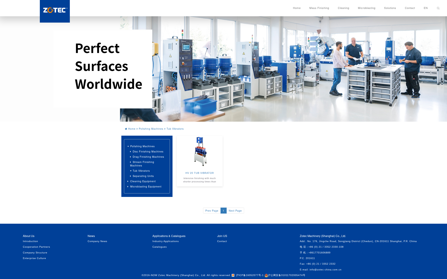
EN (426, 8)
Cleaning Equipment (143, 181)
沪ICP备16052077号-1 (250, 275)
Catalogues (159, 246)
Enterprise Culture (34, 258)
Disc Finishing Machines (148, 151)
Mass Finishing (319, 8)
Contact (410, 8)
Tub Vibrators (141, 170)
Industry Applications (165, 241)
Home (297, 8)
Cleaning (343, 8)
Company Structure (35, 252)
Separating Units (143, 176)
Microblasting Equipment (146, 186)
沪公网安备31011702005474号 (286, 275)
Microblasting (366, 8)
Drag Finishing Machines (148, 156)
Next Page (235, 210)
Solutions (390, 8)
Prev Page (211, 210)
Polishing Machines (142, 146)
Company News (97, 241)
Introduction (30, 241)
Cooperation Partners (36, 246)
